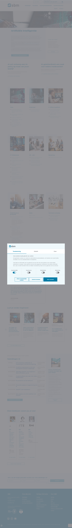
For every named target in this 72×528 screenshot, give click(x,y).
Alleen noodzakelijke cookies (22, 279)
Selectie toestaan (36, 279)
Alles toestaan (50, 279)
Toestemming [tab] (17, 251)
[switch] (28, 273)
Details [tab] (36, 251)
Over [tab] (55, 251)
